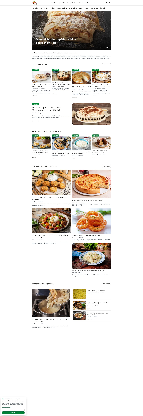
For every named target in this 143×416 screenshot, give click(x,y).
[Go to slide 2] (107, 47)
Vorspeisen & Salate (62, 2)
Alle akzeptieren (13, 412)
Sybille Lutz (74, 89)
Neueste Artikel (53, 2)
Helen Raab (38, 45)
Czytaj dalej (35, 120)
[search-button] (107, 2)
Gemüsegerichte (77, 2)
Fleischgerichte (70, 2)
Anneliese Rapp (35, 88)
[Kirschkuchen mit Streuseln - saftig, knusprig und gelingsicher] (71, 30)
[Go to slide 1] (106, 47)
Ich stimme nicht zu (13, 409)
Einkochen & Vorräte (91, 2)
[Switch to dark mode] (110, 3)
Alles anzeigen (106, 64)
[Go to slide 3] (108, 47)
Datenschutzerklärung (6, 407)
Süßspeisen (84, 2)
